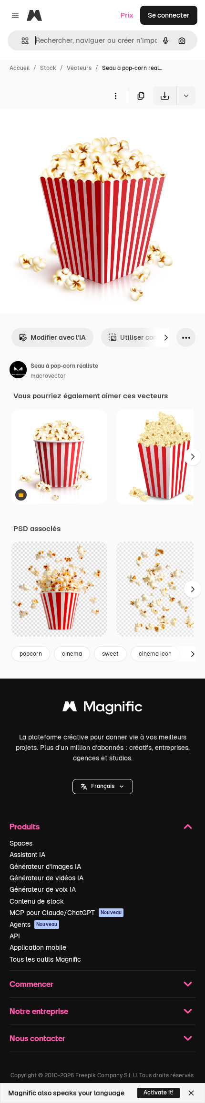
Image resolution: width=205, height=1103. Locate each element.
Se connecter (169, 15)
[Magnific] (102, 708)
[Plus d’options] (115, 95)
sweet (110, 654)
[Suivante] (165, 337)
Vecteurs (79, 68)
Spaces (21, 843)
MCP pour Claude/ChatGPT (66, 912)
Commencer (31, 984)
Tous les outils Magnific (45, 959)
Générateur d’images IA (45, 866)
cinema (72, 654)
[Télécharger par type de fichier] (185, 95)
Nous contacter (37, 1038)
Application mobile (38, 947)
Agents (33, 924)
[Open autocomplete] (21, 40)
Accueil (20, 68)
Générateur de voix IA (43, 889)
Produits (25, 826)
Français (102, 786)
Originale (63, 127)
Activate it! (159, 1092)
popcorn (31, 654)
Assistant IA (27, 854)
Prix (127, 15)
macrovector (48, 376)
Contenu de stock (37, 901)
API (15, 936)
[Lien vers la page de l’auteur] (18, 371)
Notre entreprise (39, 1011)
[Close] (191, 1093)
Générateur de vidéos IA (46, 878)
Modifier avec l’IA (58, 337)
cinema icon (155, 654)
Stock (48, 68)
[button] (102, 786)
